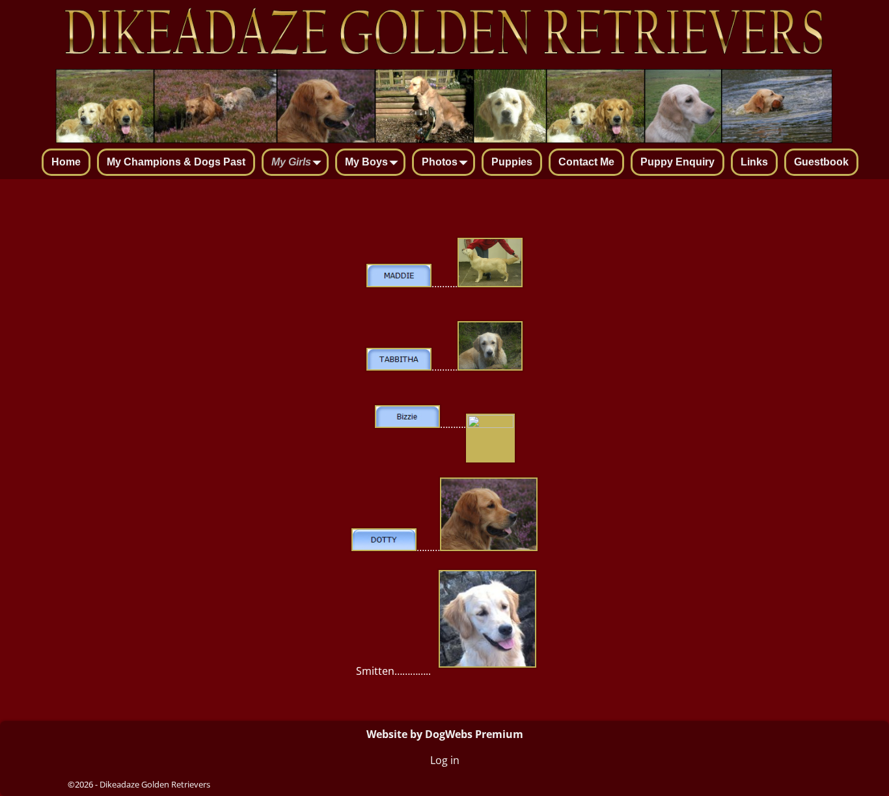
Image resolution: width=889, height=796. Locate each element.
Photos (440, 161)
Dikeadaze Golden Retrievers (155, 784)
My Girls (291, 161)
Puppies (511, 161)
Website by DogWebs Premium (444, 734)
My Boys (366, 161)
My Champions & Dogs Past (176, 161)
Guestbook (821, 161)
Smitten (373, 671)
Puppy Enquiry (677, 161)
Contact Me (586, 161)
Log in (444, 760)
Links (754, 161)
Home (66, 161)
